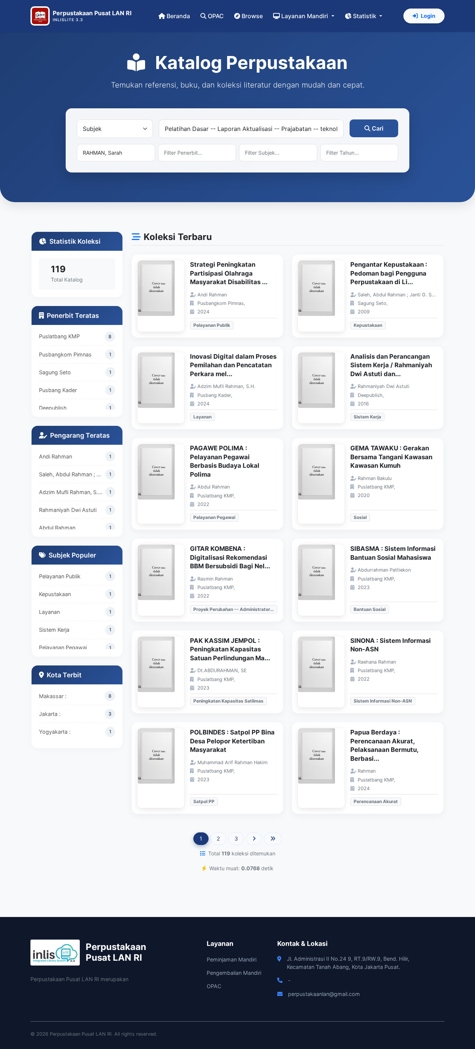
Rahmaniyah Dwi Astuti (67, 510)
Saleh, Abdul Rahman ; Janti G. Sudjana (72, 474)
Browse (252, 16)
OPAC (216, 16)
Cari (377, 128)
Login (428, 16)
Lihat (164, 296)
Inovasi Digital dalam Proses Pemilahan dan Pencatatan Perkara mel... (233, 365)
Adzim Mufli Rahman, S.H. (71, 492)
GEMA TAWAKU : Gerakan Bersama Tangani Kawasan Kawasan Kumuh (391, 456)
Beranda (178, 16)
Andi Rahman (55, 456)
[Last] (273, 838)
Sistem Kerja (54, 630)
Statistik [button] (365, 16)
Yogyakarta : (55, 732)
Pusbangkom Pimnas (65, 354)
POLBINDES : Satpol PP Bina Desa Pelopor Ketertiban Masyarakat (232, 741)
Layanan (49, 612)
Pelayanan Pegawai (63, 647)
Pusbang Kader (58, 390)
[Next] (254, 838)
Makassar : (52, 696)
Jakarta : (49, 714)
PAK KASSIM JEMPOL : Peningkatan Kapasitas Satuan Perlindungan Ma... (230, 649)
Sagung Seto (55, 372)
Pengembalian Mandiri (234, 973)
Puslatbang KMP (59, 336)
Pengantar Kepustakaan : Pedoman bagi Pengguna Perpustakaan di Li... (388, 273)
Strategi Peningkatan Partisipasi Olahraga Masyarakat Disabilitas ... (229, 273)
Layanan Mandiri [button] (305, 16)
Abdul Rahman (57, 527)
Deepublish (53, 408)
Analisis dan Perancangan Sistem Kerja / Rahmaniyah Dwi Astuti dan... (391, 365)
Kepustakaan (55, 594)
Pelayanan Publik (60, 576)
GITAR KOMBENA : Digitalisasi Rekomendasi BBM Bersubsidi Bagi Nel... (230, 557)
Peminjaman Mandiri (231, 959)
